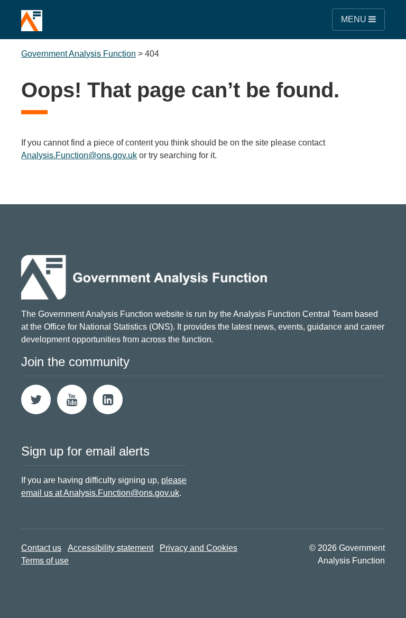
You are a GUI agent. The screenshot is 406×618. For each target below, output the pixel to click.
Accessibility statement (110, 547)
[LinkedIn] (108, 399)
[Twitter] (36, 399)
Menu (354, 19)
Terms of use (45, 560)
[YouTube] (72, 399)
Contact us (41, 547)
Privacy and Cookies (198, 547)
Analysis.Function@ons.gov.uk (79, 155)
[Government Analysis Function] (31, 15)
